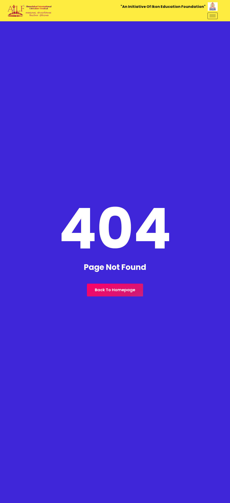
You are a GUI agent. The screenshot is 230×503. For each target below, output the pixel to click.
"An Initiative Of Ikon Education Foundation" (163, 6)
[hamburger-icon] (213, 16)
